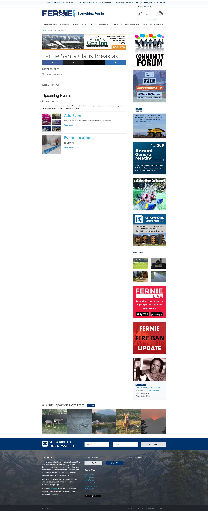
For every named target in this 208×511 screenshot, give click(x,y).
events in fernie (66, 106)
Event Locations (78, 137)
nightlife (60, 108)
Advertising (120, 2)
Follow (91, 405)
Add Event (73, 115)
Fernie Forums (59, 2)
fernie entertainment (102, 106)
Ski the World (89, 489)
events (58, 106)
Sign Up (114, 463)
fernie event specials (116, 106)
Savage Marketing (90, 486)
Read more (68, 125)
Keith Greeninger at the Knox (148, 387)
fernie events (47, 108)
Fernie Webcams (72, 2)
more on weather (151, 20)
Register (149, 2)
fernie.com (53, 489)
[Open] (54, 421)
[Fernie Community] (60, 12)
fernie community (88, 106)
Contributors (47, 2)
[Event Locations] (51, 144)
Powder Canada (90, 483)
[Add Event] (51, 122)
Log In (93, 463)
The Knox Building (151, 390)
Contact (161, 508)
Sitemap (140, 508)
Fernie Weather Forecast (88, 2)
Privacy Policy (150, 508)
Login (140, 2)
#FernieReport (89, 474)
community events (48, 106)
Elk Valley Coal (89, 477)
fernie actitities (77, 106)
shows (77, 108)
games (54, 108)
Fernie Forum (89, 480)
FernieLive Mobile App (107, 2)
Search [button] (130, 2)
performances (69, 108)
